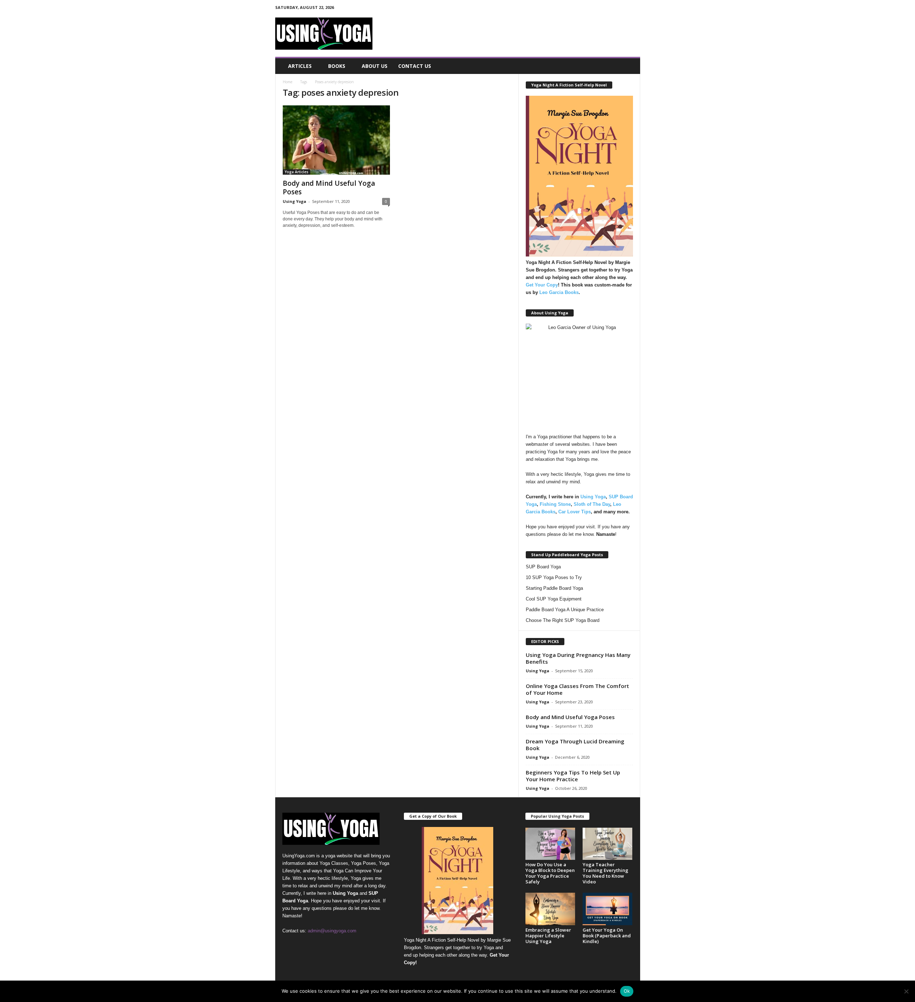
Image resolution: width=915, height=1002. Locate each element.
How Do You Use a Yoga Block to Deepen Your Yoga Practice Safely (550, 873)
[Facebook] (601, 9)
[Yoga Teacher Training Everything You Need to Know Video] (608, 844)
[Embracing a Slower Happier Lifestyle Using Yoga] (550, 909)
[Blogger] (590, 9)
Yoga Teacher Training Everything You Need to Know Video (605, 873)
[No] (906, 991)
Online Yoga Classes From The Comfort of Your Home (577, 689)
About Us (374, 66)
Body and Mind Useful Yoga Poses (329, 187)
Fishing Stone (555, 504)
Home (287, 81)
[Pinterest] (612, 9)
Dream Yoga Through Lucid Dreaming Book (575, 745)
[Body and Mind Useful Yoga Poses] (336, 140)
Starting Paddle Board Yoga (554, 588)
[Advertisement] (510, 34)
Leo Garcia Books (559, 292)
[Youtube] (634, 9)
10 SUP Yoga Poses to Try (554, 577)
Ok (627, 991)
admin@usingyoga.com (332, 930)
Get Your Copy (542, 285)
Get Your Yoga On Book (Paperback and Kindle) (607, 935)
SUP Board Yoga (543, 566)
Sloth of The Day (592, 504)
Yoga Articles (296, 171)
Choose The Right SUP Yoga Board (562, 620)
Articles (300, 66)
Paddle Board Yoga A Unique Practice (565, 609)
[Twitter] (623, 9)
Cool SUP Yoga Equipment (554, 599)
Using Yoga (294, 201)
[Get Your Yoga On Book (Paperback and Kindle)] (608, 909)
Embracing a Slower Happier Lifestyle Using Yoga (548, 935)
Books (336, 66)
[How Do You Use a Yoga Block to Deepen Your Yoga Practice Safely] (550, 844)
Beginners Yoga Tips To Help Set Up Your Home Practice (573, 776)
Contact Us (414, 66)
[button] (629, 66)
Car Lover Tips (574, 511)
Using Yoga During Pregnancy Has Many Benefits (578, 658)
